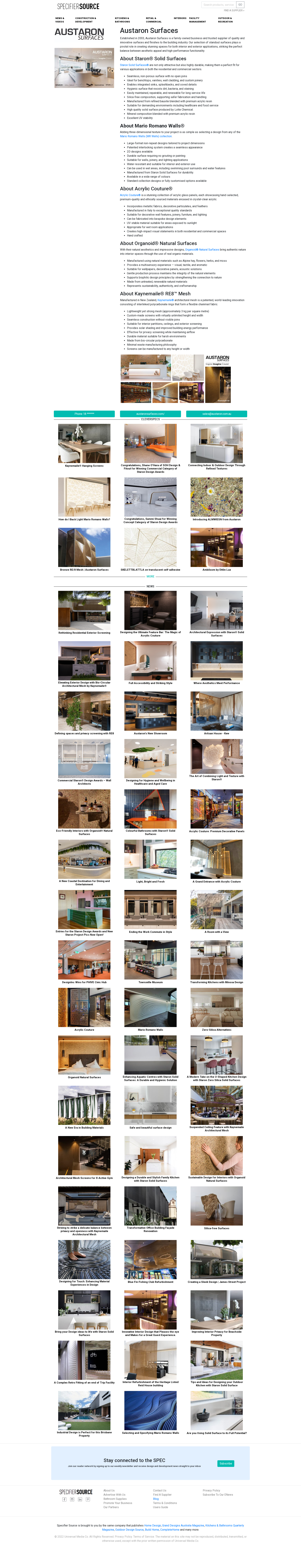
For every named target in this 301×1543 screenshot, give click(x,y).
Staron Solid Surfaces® (134, 65)
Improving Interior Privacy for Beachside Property (217, 1333)
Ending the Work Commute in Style (150, 932)
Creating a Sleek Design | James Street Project (217, 1282)
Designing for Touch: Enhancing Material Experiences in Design (84, 1283)
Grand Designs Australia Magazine (183, 1525)
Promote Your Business (117, 1503)
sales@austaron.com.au (216, 413)
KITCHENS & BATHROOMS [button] (122, 20)
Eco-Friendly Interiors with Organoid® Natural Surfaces (84, 832)
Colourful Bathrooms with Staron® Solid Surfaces (150, 832)
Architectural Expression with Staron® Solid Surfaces (217, 634)
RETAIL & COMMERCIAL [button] (154, 20)
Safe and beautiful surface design (151, 1127)
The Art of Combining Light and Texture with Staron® (216, 778)
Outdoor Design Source (129, 1529)
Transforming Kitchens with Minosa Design (216, 982)
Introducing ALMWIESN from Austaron (217, 519)
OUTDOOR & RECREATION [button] (225, 20)
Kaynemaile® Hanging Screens (84, 465)
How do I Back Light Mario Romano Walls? (84, 519)
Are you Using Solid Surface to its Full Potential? (217, 1433)
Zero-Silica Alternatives (216, 1029)
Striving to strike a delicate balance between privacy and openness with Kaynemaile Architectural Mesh (84, 1231)
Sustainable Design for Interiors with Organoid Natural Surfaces (216, 1179)
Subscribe (226, 1463)
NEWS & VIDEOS (59, 20)
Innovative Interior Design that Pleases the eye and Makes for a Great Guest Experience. (150, 1333)
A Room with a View (217, 932)
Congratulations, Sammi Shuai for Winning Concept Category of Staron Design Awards (150, 520)
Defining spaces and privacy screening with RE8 (84, 733)
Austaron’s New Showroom (150, 733)
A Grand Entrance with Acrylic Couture (217, 881)
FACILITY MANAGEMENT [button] (197, 20)
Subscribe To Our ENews (218, 1494)
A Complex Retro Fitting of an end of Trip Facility (84, 1382)
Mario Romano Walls (150, 1029)
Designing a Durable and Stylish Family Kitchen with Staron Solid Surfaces (150, 1179)
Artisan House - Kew (216, 733)
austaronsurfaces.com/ (150, 413)
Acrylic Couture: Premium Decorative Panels (216, 831)
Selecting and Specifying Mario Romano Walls (150, 1433)
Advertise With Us (114, 1494)
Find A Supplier (162, 1494)
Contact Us (159, 1490)
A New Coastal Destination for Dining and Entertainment (84, 883)
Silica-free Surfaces (216, 1228)
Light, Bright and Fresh (150, 881)
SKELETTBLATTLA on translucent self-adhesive (150, 569)
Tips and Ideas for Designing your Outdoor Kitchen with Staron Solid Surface (217, 1384)
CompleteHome (169, 1529)
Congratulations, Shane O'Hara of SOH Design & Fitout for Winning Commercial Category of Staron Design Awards (150, 468)
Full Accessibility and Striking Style (150, 683)
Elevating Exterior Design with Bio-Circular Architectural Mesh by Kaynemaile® (84, 684)
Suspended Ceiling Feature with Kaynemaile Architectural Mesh (217, 1129)
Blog (156, 1499)
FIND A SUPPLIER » (234, 10)
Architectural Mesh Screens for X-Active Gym (84, 1178)
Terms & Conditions (165, 1503)
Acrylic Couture (84, 1029)
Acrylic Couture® (130, 195)
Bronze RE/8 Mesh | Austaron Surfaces (84, 569)
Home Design (152, 1525)
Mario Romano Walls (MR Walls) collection (146, 136)
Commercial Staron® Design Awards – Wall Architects (84, 782)
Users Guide (160, 1507)
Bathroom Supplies (115, 1499)
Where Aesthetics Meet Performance (217, 683)
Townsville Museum (150, 982)
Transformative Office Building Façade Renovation (150, 1229)
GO (240, 4)
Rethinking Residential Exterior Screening (84, 632)
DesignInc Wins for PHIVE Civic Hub (84, 982)
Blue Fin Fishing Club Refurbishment (150, 1282)
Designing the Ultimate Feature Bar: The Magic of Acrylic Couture (150, 634)
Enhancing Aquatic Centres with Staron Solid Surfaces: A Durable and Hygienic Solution (150, 1078)
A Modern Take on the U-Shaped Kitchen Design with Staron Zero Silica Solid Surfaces (216, 1078)
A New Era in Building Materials (84, 1127)
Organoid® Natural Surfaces (202, 249)
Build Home (152, 1529)
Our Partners (111, 1507)
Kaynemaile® (165, 300)
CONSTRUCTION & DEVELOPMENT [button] (85, 20)
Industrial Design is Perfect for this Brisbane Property (84, 1434)
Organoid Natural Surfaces (84, 1077)
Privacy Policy (211, 1490)
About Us (109, 1490)
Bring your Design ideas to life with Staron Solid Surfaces (84, 1333)
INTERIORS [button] (180, 18)
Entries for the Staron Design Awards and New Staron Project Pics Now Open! (84, 933)
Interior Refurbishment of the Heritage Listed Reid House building (151, 1384)
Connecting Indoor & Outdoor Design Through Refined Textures (216, 467)
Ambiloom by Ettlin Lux (217, 569)
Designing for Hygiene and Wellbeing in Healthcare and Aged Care (150, 782)
